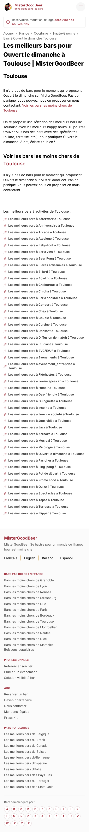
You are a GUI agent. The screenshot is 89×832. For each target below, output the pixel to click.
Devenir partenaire (18, 700)
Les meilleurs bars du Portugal (26, 781)
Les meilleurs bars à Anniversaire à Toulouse (41, 225)
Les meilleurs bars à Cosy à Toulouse (35, 311)
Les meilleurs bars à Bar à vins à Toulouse (39, 252)
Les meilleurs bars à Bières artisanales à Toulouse (45, 265)
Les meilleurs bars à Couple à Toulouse (37, 318)
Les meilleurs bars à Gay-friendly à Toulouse (41, 394)
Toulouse (14, 164)
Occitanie (41, 33)
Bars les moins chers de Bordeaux (29, 615)
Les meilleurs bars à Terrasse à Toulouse (38, 507)
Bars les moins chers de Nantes (27, 633)
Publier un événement (20, 672)
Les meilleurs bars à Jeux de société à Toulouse (43, 414)
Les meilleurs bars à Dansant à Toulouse (38, 331)
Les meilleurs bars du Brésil (24, 740)
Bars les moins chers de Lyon (25, 586)
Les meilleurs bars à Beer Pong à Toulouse (39, 258)
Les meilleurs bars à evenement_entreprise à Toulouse (41, 366)
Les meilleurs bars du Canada (25, 746)
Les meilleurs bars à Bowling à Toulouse (37, 278)
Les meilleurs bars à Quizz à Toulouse (36, 487)
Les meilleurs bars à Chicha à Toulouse (37, 291)
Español (66, 558)
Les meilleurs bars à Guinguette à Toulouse (40, 401)
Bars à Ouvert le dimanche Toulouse (30, 38)
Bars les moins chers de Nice (25, 639)
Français (10, 558)
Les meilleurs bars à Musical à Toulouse (37, 440)
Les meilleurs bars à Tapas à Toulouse (36, 500)
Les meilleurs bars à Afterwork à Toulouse (39, 219)
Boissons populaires (19, 650)
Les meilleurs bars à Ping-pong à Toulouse (39, 467)
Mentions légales (16, 712)
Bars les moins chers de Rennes (27, 592)
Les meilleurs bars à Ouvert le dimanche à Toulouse (46, 454)
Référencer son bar (18, 666)
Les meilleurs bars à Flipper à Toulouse (37, 513)
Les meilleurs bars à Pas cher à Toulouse (38, 460)
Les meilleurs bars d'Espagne (25, 763)
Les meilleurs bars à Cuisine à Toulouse (37, 324)
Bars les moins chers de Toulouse (29, 621)
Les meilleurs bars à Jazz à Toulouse (35, 427)
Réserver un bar (16, 694)
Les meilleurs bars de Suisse (25, 752)
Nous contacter (15, 706)
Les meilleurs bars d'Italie (22, 769)
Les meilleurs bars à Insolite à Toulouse (37, 408)
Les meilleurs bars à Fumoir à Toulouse (37, 388)
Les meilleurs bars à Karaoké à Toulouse (37, 434)
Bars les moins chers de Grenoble (29, 580)
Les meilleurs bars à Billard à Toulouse (36, 272)
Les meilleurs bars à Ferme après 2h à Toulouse (43, 381)
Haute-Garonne (64, 33)
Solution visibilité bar (19, 678)
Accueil (8, 33)
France (24, 33)
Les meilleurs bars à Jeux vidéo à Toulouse (39, 421)
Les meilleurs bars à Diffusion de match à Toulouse (46, 337)
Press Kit (11, 718)
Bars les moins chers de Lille (25, 604)
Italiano (47, 558)
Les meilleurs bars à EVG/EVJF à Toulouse (39, 351)
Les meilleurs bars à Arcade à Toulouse (37, 232)
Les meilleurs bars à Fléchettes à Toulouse (40, 374)
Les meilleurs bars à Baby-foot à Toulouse (39, 245)
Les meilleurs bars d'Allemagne (27, 757)
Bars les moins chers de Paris (26, 610)
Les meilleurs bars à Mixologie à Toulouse (39, 447)
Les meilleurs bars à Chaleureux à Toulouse (40, 285)
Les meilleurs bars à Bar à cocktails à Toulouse (42, 298)
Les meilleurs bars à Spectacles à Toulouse (40, 493)
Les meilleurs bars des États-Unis (28, 787)
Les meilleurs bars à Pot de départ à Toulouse (42, 473)
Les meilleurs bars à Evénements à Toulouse (41, 357)
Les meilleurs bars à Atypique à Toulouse (38, 238)
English (29, 558)
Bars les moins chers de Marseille (29, 645)
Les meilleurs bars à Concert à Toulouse (38, 305)
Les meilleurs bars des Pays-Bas (28, 775)
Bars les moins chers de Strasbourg (30, 598)
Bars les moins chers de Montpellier (30, 627)
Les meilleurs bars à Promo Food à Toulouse (40, 480)
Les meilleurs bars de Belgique (26, 734)
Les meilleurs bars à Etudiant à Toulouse (38, 344)
